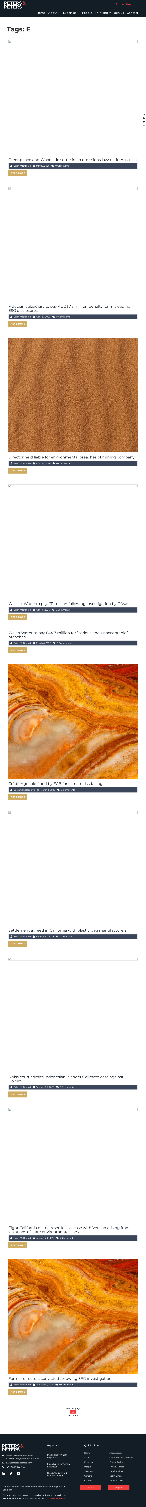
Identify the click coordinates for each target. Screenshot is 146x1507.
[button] (54, 13)
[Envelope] (144, 125)
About (52, 13)
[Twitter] (144, 122)
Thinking (101, 13)
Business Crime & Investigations (57, 1474)
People (87, 13)
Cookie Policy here (55, 1498)
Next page (73, 1415)
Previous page (73, 1408)
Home (41, 13)
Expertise (69, 13)
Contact (132, 13)
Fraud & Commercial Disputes (58, 1465)
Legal (113, 1445)
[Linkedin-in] (144, 118)
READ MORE (18, 173)
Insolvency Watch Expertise (57, 1456)
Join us (119, 13)
